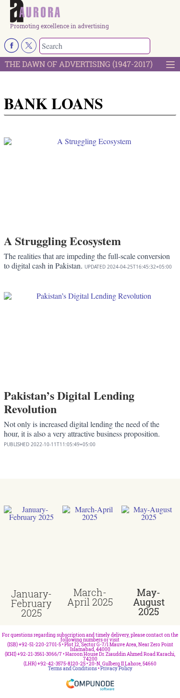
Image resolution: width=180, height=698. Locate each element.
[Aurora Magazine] (93, 11)
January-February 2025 (31, 603)
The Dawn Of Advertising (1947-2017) (79, 64)
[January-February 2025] (31, 547)
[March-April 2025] (89, 546)
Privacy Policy (116, 668)
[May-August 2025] (148, 546)
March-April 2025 (90, 597)
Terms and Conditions (72, 668)
